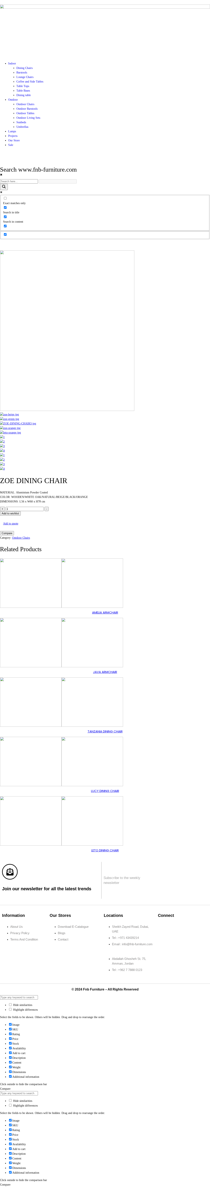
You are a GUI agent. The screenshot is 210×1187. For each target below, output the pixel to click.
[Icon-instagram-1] (175, 927)
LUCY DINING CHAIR (105, 791)
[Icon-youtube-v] (163, 938)
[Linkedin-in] (187, 927)
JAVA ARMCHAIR (105, 672)
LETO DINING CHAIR (105, 850)
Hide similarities (22, 1005)
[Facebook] (163, 927)
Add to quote (10, 523)
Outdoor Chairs (21, 537)
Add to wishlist (10, 513)
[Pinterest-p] (199, 927)
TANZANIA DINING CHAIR (105, 731)
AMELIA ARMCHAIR (105, 612)
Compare (7, 533)
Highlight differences (25, 1009)
